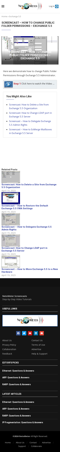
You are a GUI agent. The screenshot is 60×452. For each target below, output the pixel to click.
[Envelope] (42, 333)
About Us (7, 340)
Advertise (36, 349)
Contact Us (37, 340)
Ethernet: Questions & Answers (18, 371)
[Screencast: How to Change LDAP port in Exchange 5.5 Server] (11, 240)
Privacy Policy (9, 345)
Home (4, 16)
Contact (33, 442)
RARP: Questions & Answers (16, 384)
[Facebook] (18, 333)
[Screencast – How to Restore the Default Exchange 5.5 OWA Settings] (11, 198)
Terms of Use (38, 345)
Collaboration (9, 349)
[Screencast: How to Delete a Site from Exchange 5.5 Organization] (11, 177)
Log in (51, 6)
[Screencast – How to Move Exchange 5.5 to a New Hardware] (11, 262)
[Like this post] (24, 157)
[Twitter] (24, 333)
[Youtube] (30, 333)
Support (22, 446)
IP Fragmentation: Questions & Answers (22, 422)
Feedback (7, 354)
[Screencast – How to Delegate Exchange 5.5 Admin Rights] (11, 219)
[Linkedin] (36, 333)
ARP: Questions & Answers (15, 377)
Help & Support (39, 354)
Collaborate (36, 446)
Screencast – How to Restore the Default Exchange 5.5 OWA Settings (25, 207)
